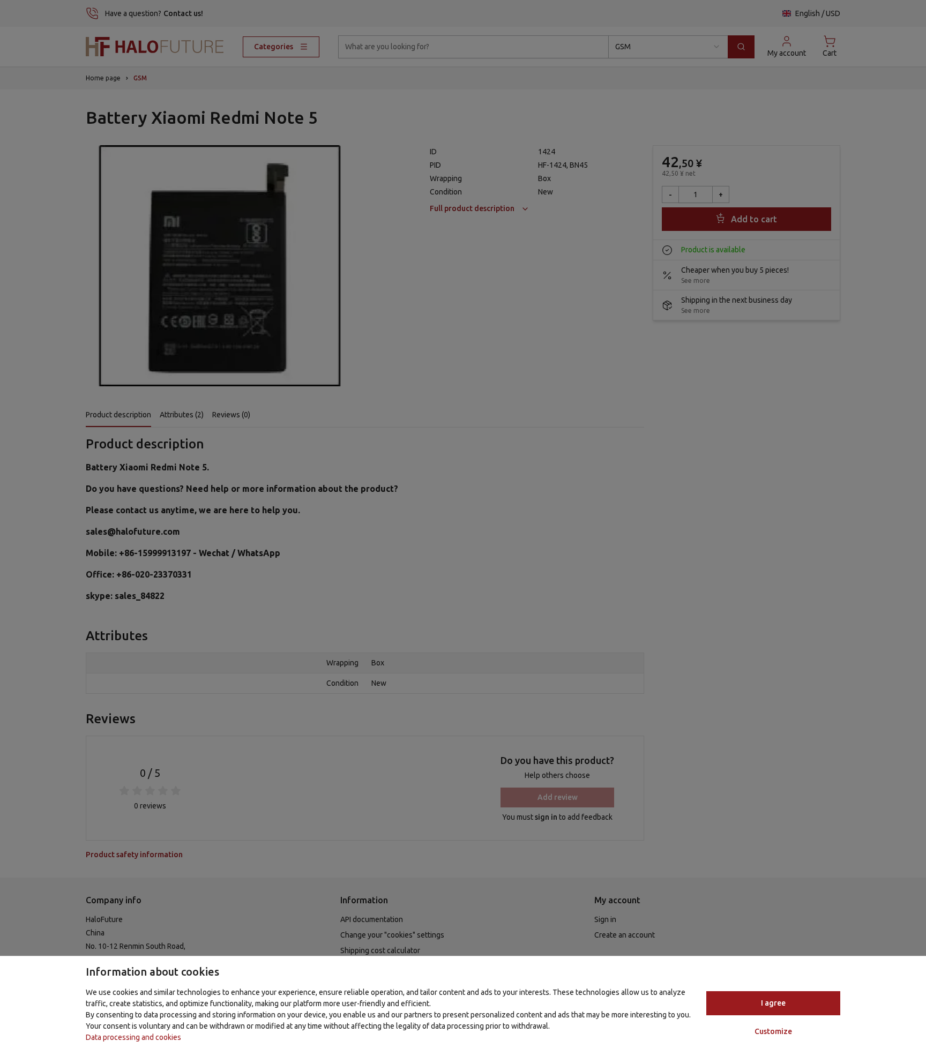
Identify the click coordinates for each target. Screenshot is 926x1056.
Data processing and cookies (133, 1037)
